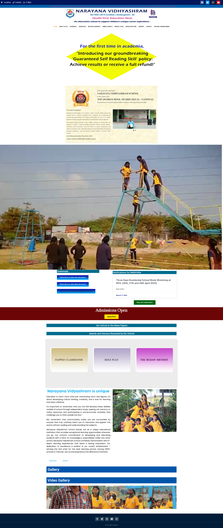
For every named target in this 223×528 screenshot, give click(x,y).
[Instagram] (213, 2)
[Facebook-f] (97, 519)
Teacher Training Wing (162, 26)
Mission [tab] (53, 460)
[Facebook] (202, 2)
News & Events (107, 26)
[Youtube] (218, 2)
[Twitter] (207, 2)
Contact (149, 26)
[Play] (111, 497)
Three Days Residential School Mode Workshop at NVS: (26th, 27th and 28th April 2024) (143, 281)
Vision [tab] (65, 460)
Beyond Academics (94, 26)
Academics (73, 26)
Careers (141, 26)
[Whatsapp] (117, 519)
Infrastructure (131, 26)
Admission (82, 26)
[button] (76, 291)
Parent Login (119, 26)
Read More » (120, 289)
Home (55, 26)
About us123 (63, 26)
